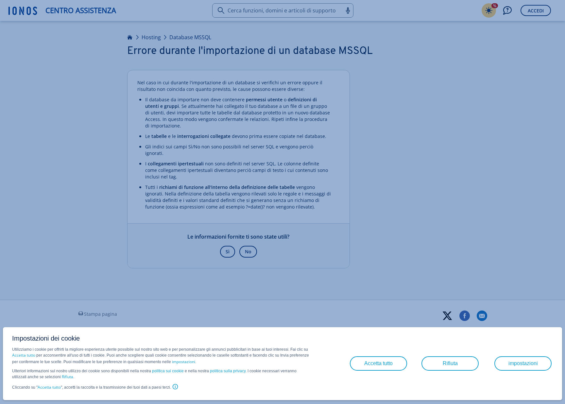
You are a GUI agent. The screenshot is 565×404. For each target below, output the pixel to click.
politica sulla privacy (228, 371)
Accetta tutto (23, 355)
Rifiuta (67, 376)
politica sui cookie (168, 371)
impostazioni (183, 361)
